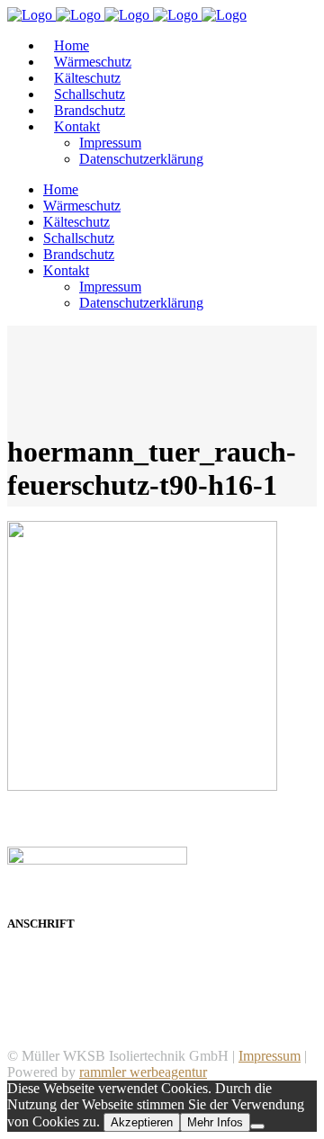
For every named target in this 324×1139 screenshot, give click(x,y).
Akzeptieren (142, 1122)
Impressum (269, 1055)
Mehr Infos (215, 1122)
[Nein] (257, 1126)
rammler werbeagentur (143, 1072)
